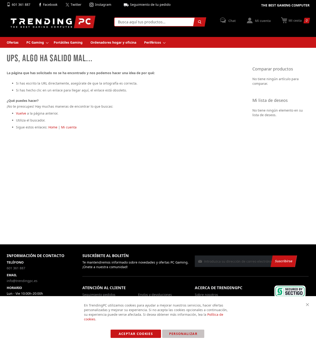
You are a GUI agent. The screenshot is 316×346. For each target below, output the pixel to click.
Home (52, 127)
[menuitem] (12, 42)
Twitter (76, 4)
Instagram (103, 4)
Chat (231, 20)
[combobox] (159, 22)
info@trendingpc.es (22, 281)
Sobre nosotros (206, 294)
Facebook (50, 4)
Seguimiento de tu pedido (150, 4)
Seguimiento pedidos (98, 294)
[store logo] (53, 22)
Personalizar (183, 333)
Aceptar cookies (136, 333)
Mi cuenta (262, 20)
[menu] (158, 42)
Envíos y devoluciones (155, 294)
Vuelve (21, 113)
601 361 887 (21, 4)
